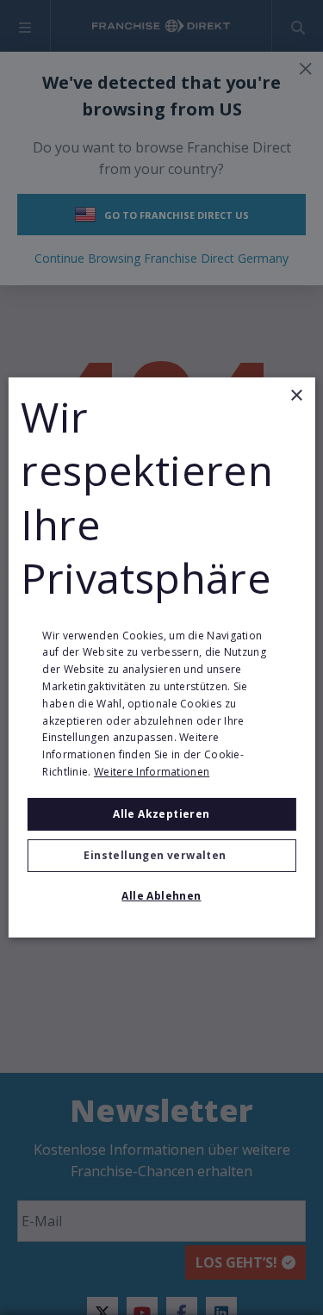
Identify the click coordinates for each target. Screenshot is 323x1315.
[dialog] (161, 657)
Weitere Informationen (151, 771)
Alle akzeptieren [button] (161, 814)
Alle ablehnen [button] (161, 895)
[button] (161, 855)
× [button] (295, 396)
